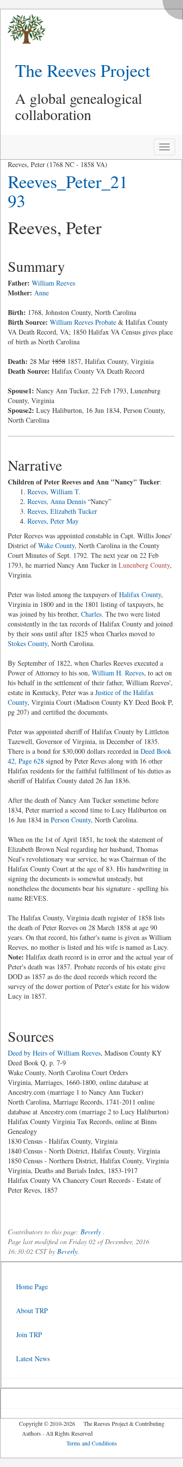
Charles (91, 614)
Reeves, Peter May (53, 521)
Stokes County (27, 643)
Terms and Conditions (91, 1443)
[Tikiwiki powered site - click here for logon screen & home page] (22, 29)
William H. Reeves (118, 672)
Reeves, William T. (54, 491)
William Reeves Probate (83, 322)
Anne (41, 292)
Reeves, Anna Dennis (56, 501)
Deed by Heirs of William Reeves (54, 1053)
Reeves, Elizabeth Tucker (62, 511)
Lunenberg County (144, 565)
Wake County (56, 545)
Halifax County (140, 594)
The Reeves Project (82, 70)
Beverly (91, 1231)
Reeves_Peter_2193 (68, 191)
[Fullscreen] (175, 7)
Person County (71, 819)
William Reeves (53, 283)
